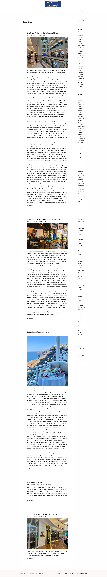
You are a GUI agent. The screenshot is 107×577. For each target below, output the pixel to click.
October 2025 (81, 228)
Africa (79, 321)
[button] (82, 11)
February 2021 (81, 307)
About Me (70, 11)
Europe (38, 334)
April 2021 (80, 303)
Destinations (32, 11)
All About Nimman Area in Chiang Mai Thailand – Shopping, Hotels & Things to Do (81, 49)
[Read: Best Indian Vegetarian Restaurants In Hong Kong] (47, 236)
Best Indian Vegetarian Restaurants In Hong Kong (43, 219)
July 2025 (80, 234)
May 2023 (80, 263)
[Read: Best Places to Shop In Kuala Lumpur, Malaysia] (47, 52)
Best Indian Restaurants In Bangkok (81, 140)
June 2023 (80, 261)
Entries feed (81, 348)
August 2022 (81, 285)
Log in (79, 346)
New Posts (41, 11)
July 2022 (80, 287)
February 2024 (81, 248)
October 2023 (81, 254)
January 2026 (81, 221)
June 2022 (80, 289)
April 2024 (80, 245)
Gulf (79, 330)
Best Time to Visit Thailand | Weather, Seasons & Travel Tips (81, 70)
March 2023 (80, 268)
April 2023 (80, 265)
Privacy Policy (23, 573)
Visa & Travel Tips (50, 11)
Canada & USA (81, 325)
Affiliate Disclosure (32, 573)
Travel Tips (39, 484)
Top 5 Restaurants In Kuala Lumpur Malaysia (42, 514)
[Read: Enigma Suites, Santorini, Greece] (47, 361)
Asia (37, 35)
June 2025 (80, 237)
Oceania (80, 332)
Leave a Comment (31, 35)
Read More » (30, 205)
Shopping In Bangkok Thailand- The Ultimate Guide (81, 118)
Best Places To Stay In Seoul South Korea (81, 181)
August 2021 (81, 300)
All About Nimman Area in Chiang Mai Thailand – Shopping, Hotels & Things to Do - (81, 106)
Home (25, 11)
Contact (76, 11)
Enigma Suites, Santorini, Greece (38, 332)
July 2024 (80, 243)
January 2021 (81, 309)
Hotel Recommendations (35, 482)
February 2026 (81, 219)
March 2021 (80, 305)
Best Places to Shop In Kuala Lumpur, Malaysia (43, 33)
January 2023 (81, 270)
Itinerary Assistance (61, 11)
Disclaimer (40, 573)
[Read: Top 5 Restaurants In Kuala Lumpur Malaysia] (47, 533)
